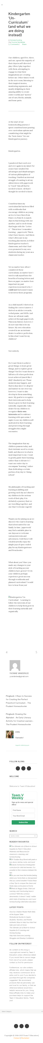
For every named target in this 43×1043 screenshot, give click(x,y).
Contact (17, 1038)
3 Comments (14, 44)
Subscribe (23, 822)
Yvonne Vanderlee (18, 42)
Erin (17, 732)
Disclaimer (25, 1038)
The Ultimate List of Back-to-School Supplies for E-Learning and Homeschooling (22, 930)
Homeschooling (16, 40)
